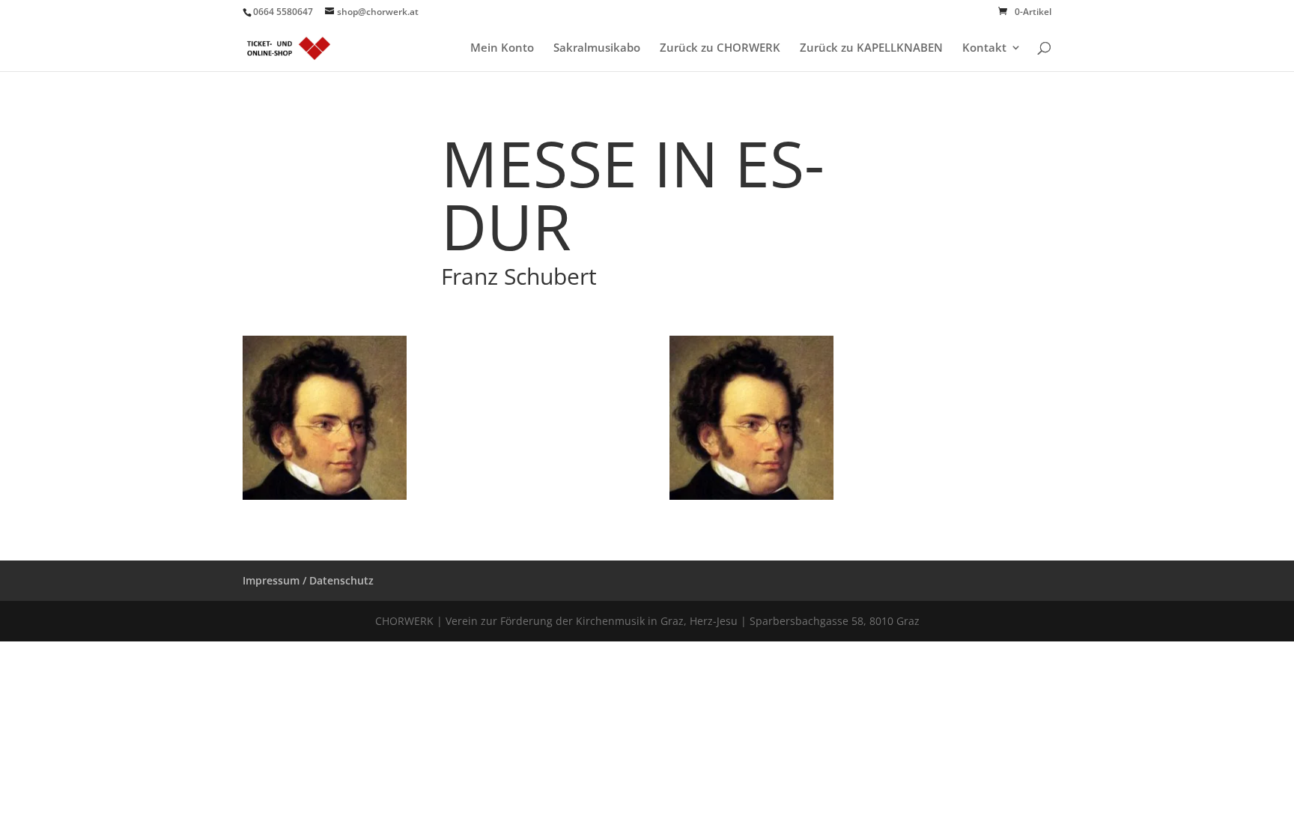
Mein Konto (502, 48)
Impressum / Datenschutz (308, 580)
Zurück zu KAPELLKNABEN (871, 48)
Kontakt (984, 48)
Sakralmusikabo (596, 48)
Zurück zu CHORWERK (720, 48)
